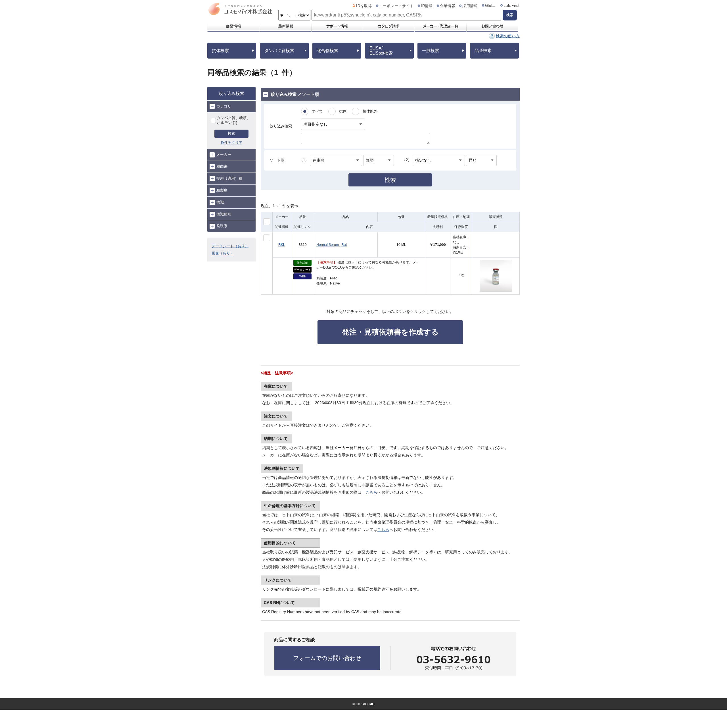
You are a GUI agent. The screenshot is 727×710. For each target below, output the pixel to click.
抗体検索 (220, 50)
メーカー (223, 154)
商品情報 (233, 26)
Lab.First (512, 6)
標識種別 (223, 214)
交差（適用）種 (229, 178)
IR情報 (427, 6)
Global (491, 6)
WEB (302, 276)
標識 (220, 202)
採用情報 (470, 6)
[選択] (266, 237)
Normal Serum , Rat (331, 245)
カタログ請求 (388, 26)
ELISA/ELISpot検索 (381, 50)
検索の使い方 (508, 36)
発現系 (221, 226)
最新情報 (285, 26)
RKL (281, 245)
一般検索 (430, 50)
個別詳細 (302, 262)
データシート (302, 269)
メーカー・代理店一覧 (440, 26)
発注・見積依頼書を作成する (390, 332)
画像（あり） (223, 253)
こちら (371, 492)
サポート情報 (337, 26)
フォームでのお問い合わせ (327, 658)
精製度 (221, 190)
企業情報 (448, 6)
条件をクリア (231, 142)
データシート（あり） (230, 246)
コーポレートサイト (396, 6)
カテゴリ (223, 106)
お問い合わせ (492, 26)
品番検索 (483, 50)
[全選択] (266, 221)
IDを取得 (364, 6)
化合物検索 (327, 50)
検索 (231, 133)
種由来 (221, 166)
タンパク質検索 (279, 50)
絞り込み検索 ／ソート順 (295, 94)
